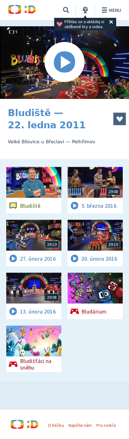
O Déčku (56, 425)
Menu (115, 10)
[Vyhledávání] (66, 10)
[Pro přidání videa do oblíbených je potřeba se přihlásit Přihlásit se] (119, 119)
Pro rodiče (106, 425)
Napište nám (80, 425)
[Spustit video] (64, 62)
